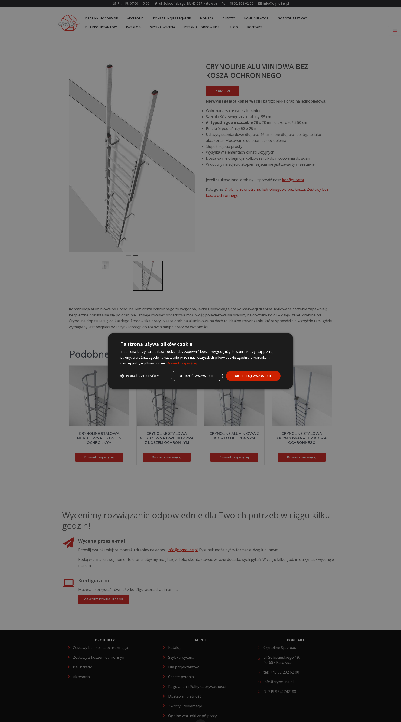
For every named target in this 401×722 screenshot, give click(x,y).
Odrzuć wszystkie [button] (196, 376)
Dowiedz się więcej (182, 363)
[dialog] (200, 361)
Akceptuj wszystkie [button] (253, 376)
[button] (139, 376)
